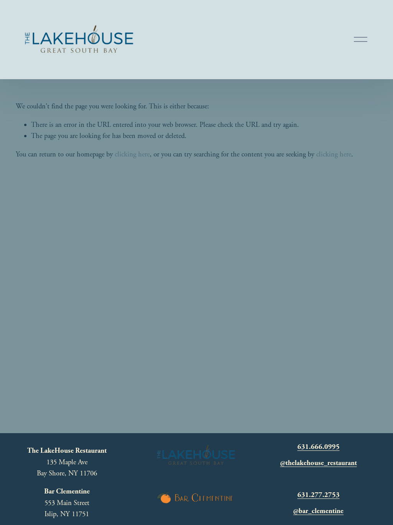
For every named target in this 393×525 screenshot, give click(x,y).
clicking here (132, 154)
